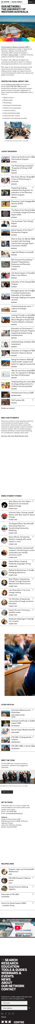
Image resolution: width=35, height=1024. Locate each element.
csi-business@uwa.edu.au (14, 813)
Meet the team (6, 792)
